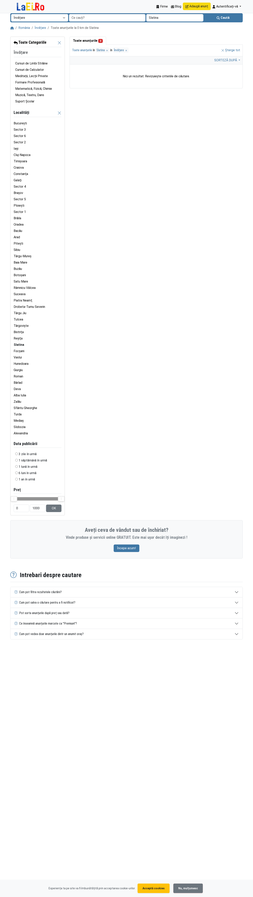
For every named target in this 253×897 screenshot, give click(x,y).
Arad (17, 237)
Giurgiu (18, 370)
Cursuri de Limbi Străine (31, 63)
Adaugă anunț (198, 6)
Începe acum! (126, 548)
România (24, 28)
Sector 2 (20, 142)
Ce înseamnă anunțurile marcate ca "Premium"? (48, 623)
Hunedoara (21, 364)
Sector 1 (20, 212)
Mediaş (19, 421)
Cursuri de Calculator (29, 70)
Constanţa (21, 174)
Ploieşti (19, 205)
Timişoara (20, 161)
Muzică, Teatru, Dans (29, 95)
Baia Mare (20, 262)
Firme (163, 6)
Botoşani (20, 275)
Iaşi (16, 148)
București (20, 123)
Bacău (18, 231)
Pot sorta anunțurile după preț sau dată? (44, 613)
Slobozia (19, 427)
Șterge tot (232, 50)
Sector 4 (20, 186)
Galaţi (18, 180)
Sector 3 (20, 129)
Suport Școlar (24, 101)
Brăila (17, 218)
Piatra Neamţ (23, 300)
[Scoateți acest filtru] (59, 42)
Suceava (19, 294)
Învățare (40, 28)
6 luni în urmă (27, 473)
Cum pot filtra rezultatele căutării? (40, 592)
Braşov (18, 193)
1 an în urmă (27, 479)
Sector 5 (20, 199)
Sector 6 (20, 136)
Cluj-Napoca (22, 155)
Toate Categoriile (32, 42)
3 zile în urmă (28, 454)
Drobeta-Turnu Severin (29, 307)
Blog (177, 6)
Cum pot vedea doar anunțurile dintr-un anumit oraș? (51, 634)
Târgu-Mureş (22, 256)
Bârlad (18, 383)
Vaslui (18, 357)
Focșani (19, 351)
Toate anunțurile (87, 41)
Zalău (17, 402)
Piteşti (18, 243)
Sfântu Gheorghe (25, 408)
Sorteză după (226, 60)
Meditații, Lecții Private (31, 76)
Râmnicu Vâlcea (25, 288)
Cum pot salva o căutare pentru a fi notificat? (47, 602)
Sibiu (17, 250)
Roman (18, 376)
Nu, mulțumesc (188, 888)
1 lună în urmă (28, 467)
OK (54, 508)
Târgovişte (21, 326)
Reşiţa (18, 338)
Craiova (19, 167)
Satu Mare (21, 281)
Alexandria (21, 433)
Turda (18, 414)
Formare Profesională (30, 82)
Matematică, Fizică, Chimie (33, 89)
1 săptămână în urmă (33, 460)
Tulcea (18, 319)
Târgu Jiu (20, 313)
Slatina (101, 50)
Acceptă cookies (154, 888)
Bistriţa (19, 332)
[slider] (13, 499)
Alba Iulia (20, 395)
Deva (17, 389)
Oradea (19, 224)
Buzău (18, 269)
